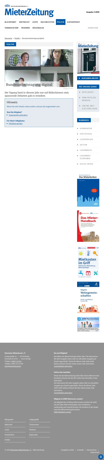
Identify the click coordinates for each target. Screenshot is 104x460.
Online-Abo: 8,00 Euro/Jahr (89, 107)
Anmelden (93, 28)
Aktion (83, 145)
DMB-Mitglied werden (89, 99)
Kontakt (80, 450)
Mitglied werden (15, 123)
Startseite (8, 38)
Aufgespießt (73, 22)
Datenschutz (92, 450)
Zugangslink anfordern (18, 115)
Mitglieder (87, 92)
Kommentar (86, 128)
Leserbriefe (86, 150)
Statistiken (86, 134)
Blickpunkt (10, 22)
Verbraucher (12, 28)
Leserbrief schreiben (85, 157)
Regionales (38, 28)
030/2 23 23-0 (16, 361)
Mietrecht (24, 22)
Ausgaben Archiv (90, 78)
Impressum (94, 452)
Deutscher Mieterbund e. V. (20, 450)
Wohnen (25, 28)
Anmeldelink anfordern (63, 366)
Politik (60, 22)
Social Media (86, 164)
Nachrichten (47, 22)
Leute (35, 22)
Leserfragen (86, 139)
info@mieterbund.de (13, 366)
